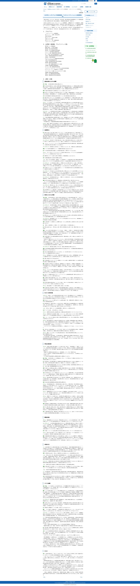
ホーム (45, 6)
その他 (87, 40)
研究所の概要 (88, 19)
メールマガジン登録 (91, 11)
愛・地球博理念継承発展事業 (91, 48)
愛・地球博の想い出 (89, 58)
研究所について (52, 6)
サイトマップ (75, 0)
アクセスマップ (88, 27)
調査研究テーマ (88, 21)
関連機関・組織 (88, 6)
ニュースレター (75, 6)
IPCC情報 (87, 36)
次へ (81, 10)
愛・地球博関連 (67, 6)
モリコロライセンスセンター (91, 50)
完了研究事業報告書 (89, 42)
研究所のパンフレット (89, 25)
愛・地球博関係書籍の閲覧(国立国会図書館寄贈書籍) (90, 56)
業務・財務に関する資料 (90, 23)
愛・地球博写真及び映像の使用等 (91, 53)
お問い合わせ (80, 0)
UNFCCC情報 (88, 34)
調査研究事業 (59, 6)
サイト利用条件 (85, 0)
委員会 (87, 38)
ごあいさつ (87, 17)
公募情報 (81, 6)
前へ (44, 10)
